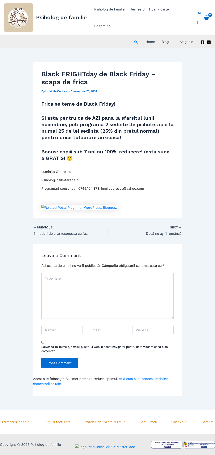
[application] (171, 41)
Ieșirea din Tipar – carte (150, 9)
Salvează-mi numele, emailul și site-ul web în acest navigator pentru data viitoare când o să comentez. (104, 349)
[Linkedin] (209, 42)
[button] (136, 41)
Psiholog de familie (61, 17)
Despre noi (102, 26)
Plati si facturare (58, 422)
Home (150, 42)
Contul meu (148, 422)
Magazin (186, 42)
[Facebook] (203, 42)
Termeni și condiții (15, 422)
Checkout (179, 422)
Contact (207, 422)
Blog (165, 42)
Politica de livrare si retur (105, 422)
